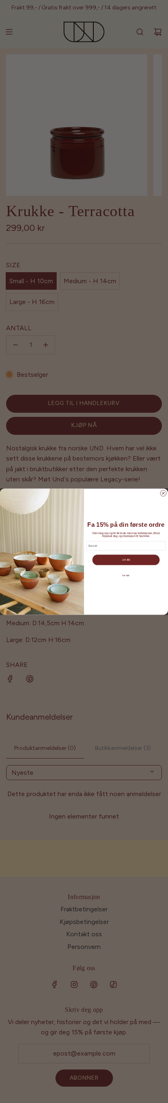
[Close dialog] (163, 493)
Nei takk (126, 576)
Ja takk (126, 560)
